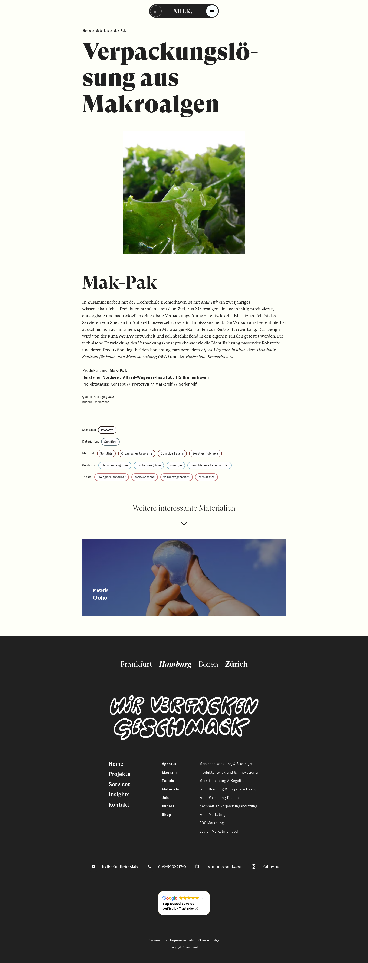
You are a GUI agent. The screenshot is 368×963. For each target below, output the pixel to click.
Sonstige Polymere (205, 453)
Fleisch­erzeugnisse (114, 465)
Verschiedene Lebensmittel (210, 465)
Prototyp (107, 430)
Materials (102, 30)
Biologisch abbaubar (111, 477)
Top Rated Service (178, 903)
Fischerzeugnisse (149, 465)
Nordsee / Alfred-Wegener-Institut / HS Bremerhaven (155, 377)
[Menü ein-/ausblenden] (212, 11)
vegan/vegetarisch (176, 477)
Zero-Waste (206, 477)
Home (87, 30)
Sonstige (110, 441)
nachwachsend (144, 477)
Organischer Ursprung (136, 453)
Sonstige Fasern (172, 453)
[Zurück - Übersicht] (156, 11)
